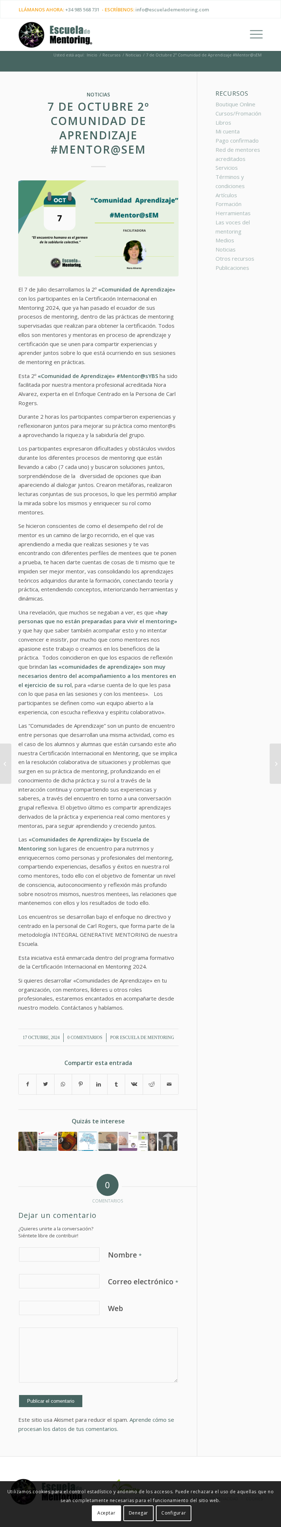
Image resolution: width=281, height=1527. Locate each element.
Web (115, 1308)
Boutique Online (235, 104)
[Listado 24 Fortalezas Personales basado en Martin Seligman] (87, 1141)
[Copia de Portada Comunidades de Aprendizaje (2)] (98, 228)
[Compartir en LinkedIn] (98, 1084)
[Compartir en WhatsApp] (63, 1084)
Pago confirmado (237, 140)
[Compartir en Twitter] (45, 1084)
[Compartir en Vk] (133, 1084)
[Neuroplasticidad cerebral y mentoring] (128, 1141)
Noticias (98, 94)
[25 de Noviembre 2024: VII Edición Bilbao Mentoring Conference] (5, 764)
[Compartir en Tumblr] (116, 1084)
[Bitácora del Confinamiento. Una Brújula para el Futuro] (147, 1141)
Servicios (227, 167)
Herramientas (233, 213)
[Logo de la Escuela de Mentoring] (55, 38)
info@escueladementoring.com (172, 9)
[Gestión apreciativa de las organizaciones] (275, 764)
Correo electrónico (143, 1281)
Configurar (173, 1513)
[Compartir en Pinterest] (80, 1084)
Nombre (125, 1255)
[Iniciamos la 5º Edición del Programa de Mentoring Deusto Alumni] (47, 1141)
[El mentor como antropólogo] (67, 1141)
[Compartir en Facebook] (27, 1084)
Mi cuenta (228, 131)
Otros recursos (235, 258)
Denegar (138, 1513)
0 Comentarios (84, 1037)
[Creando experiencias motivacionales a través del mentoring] (27, 1141)
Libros (223, 122)
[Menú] (253, 34)
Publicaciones (232, 267)
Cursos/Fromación (238, 113)
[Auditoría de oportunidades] (167, 1141)
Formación (228, 204)
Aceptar (106, 1513)
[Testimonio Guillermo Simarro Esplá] (107, 1141)
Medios (225, 240)
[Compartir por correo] (169, 1084)
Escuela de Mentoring (147, 1037)
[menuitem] (253, 34)
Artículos (226, 195)
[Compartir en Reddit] (151, 1084)
